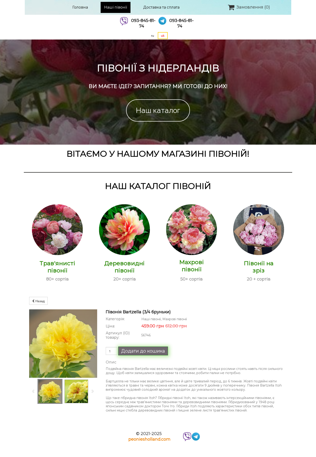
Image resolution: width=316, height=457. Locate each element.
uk (162, 35)
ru (152, 35)
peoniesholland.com (149, 439)
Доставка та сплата (161, 7)
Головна (80, 7)
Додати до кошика (143, 351)
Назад (39, 301)
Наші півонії (115, 7)
